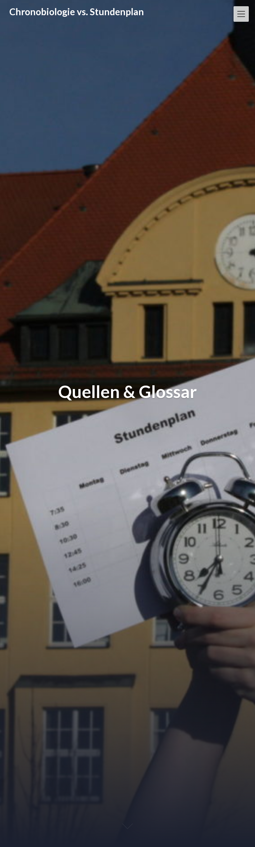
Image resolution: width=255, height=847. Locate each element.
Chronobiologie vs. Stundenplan (76, 11)
